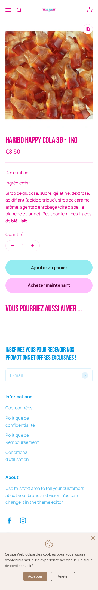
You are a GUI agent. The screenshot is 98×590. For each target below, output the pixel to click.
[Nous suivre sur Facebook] (9, 520)
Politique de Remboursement (22, 438)
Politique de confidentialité (20, 421)
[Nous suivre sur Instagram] (23, 520)
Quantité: (15, 234)
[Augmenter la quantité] (32, 245)
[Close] (93, 538)
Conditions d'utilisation (17, 455)
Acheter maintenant (49, 285)
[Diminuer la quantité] (12, 245)
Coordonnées (18, 408)
